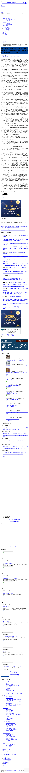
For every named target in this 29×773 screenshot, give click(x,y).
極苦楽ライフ (9, 703)
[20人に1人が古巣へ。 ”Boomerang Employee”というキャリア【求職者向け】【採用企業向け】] (8, 378)
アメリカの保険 (9, 698)
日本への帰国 (9, 24)
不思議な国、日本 (10, 690)
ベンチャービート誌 (9, 63)
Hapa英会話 (8, 709)
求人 (4, 750)
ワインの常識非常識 (10, 736)
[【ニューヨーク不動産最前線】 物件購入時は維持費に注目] (8, 384)
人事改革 (8, 688)
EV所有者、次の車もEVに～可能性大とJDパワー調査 (13, 230)
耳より (4, 33)
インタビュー (9, 745)
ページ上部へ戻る (5, 676)
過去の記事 (3, 456)
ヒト (4, 32)
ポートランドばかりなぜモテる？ (13, 701)
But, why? (8, 692)
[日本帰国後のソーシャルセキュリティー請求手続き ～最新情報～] (8, 364)
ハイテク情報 (23, 235)
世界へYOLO (9, 726)
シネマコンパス (9, 734)
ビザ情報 (8, 23)
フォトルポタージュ (10, 728)
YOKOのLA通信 (9, 710)
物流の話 (8, 689)
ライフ (4, 22)
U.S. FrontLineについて (8, 758)
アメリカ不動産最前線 (11, 705)
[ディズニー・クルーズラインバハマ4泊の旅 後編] (8, 417)
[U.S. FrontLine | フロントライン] (14, 5)
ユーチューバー (6, 651)
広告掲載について (7, 759)
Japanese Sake (6, 621)
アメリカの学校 (9, 711)
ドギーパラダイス (10, 700)
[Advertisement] (15, 10)
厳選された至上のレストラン (12, 739)
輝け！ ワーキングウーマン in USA (14, 693)
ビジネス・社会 (6, 18)
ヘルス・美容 (6, 27)
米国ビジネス (16, 56)
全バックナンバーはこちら (14, 546)
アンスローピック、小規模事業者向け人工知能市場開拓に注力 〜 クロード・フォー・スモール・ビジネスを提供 (15, 248)
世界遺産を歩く (9, 730)
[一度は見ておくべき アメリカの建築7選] (8, 359)
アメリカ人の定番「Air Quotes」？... (14, 399)
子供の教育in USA (10, 713)
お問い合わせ (6, 762)
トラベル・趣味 (6, 28)
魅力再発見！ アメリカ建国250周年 (11, 578)
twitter (4, 766)
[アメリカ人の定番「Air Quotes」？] (8, 398)
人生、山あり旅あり (10, 723)
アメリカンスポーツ (10, 744)
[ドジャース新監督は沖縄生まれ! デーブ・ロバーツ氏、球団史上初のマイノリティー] (8, 410)
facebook (5, 767)
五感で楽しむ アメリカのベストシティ (12, 666)
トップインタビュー (10, 19)
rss (3, 765)
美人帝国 (8, 719)
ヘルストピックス (10, 718)
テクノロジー (9, 20)
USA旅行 (8, 29)
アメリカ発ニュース (7, 56)
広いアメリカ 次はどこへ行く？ (13, 704)
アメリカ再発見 (9, 725)
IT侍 (7, 683)
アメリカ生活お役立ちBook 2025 (10, 636)
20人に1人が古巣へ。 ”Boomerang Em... (15, 379)
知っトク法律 (9, 696)
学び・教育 (5, 25)
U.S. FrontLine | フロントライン (13, 770)
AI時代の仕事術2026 (8, 563)
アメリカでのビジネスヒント (12, 685)
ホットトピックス (7, 751)
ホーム (4, 757)
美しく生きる (6, 606)
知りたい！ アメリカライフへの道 (13, 714)
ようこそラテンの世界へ (11, 729)
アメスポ (8, 740)
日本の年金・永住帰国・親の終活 (13, 699)
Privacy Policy (6, 763)
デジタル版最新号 (7, 761)
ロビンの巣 (8, 735)
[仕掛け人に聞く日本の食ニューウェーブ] (8, 391)
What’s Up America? (10, 684)
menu (2, 12)
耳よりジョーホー (7, 749)
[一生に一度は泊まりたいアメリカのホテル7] (8, 403)
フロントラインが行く (11, 724)
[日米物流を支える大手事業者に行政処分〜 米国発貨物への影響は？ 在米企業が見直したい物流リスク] (8, 371)
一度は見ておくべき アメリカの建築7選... (15, 360)
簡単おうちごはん (10, 738)
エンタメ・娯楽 (6, 31)
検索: (2, 13)
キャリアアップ (9, 746)
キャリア (5, 34)
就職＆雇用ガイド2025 (8, 593)
